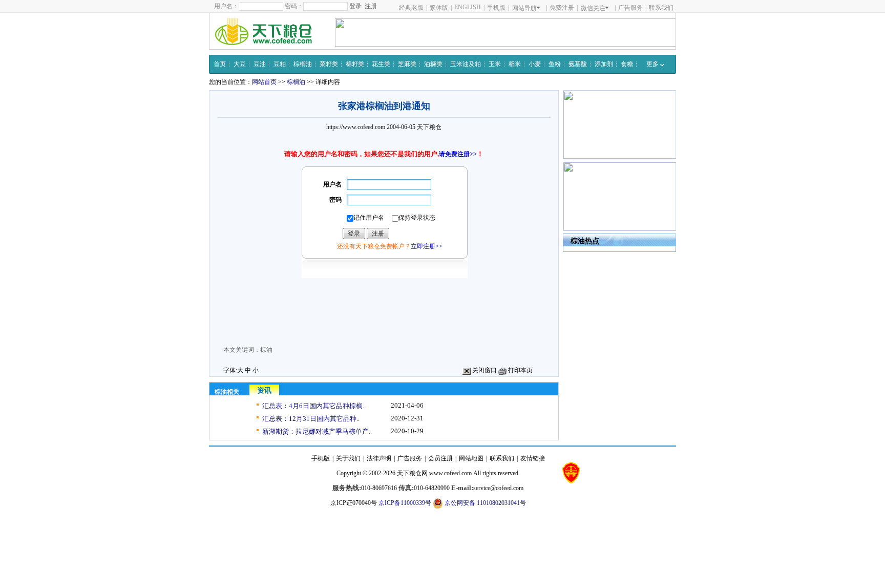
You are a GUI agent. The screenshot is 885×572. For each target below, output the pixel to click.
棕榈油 (302, 64)
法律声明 (379, 458)
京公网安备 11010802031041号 (484, 502)
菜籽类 (329, 64)
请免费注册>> (458, 154)
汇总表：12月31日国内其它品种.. (311, 418)
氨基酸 (577, 64)
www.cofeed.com (450, 473)
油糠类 (433, 64)
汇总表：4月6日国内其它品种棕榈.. (314, 406)
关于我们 (348, 458)
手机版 (496, 7)
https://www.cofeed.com (355, 127)
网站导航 (524, 8)
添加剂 (604, 64)
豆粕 (279, 64)
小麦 (535, 64)
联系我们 (661, 7)
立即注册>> (426, 246)
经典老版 (411, 7)
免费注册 (562, 7)
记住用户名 (368, 217)
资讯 (264, 390)
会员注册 (440, 458)
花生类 (381, 64)
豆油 (260, 64)
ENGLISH (467, 7)
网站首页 (264, 82)
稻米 (515, 64)
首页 (220, 64)
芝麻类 (407, 64)
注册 (371, 6)
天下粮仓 (429, 127)
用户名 (332, 184)
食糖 (627, 64)
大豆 (240, 64)
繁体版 (439, 7)
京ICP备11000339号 (404, 502)
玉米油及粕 (465, 64)
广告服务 (630, 7)
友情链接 (532, 458)
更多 (653, 64)
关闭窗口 (484, 370)
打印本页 (520, 370)
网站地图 (471, 458)
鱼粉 (555, 64)
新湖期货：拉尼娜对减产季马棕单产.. (317, 431)
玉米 (495, 64)
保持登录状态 (416, 217)
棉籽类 (355, 64)
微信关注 (593, 8)
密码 (335, 199)
